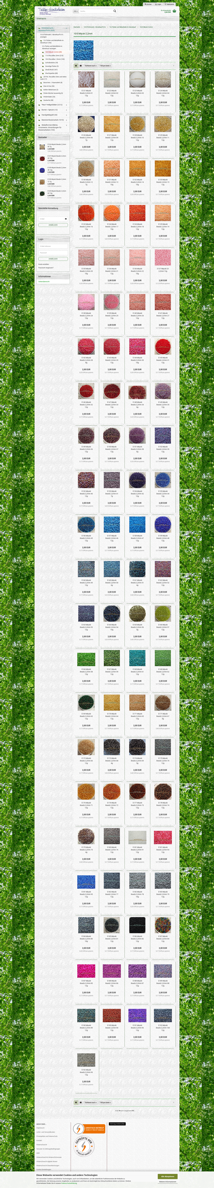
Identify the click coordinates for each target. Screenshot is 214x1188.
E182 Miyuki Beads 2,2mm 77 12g (111, 894)
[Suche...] (115, 11)
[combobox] (90, 65)
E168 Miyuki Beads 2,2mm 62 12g (162, 671)
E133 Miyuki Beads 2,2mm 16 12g (86, 226)
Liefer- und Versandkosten (45, 1132)
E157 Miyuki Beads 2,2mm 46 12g (111, 538)
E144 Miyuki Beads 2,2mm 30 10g (137, 360)
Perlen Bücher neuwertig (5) (53, 93)
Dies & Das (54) (48, 86)
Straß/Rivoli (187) (51, 70)
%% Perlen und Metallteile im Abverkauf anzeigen (52, 47)
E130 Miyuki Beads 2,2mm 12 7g (86, 182)
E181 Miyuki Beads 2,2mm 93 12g (162, 849)
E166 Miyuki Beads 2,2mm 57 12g (162, 627)
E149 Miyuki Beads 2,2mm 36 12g (86, 449)
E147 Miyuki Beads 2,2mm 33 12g (111, 404)
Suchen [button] (149, 4)
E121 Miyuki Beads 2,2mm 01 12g (86, 93)
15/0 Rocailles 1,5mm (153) (55, 59)
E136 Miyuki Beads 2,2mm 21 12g (111, 271)
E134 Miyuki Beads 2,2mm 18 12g (137, 226)
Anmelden (53, 225)
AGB (38, 1153)
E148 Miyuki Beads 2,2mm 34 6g (137, 404)
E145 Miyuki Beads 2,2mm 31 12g (162, 360)
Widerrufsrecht (41, 1145)
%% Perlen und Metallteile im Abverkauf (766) (52, 41)
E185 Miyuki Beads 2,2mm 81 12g (111, 938)
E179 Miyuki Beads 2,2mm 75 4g (86, 849)
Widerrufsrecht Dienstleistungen (47, 1165)
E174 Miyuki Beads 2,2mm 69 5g (137, 760)
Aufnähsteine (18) (51, 63)
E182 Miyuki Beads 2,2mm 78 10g (137, 894)
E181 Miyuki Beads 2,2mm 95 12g (86, 894)
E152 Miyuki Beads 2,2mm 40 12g (86, 493)
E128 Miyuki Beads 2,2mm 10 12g (137, 137)
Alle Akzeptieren (167, 1176)
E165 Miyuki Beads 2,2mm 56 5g (137, 627)
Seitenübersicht (43, 282)
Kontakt (39, 1140)
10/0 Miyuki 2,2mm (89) (53, 52)
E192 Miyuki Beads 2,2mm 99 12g (86, 1072)
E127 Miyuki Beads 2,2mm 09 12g (111, 137)
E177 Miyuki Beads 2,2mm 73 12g (137, 805)
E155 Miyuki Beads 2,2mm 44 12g (162, 493)
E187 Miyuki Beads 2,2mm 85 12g (86, 983)
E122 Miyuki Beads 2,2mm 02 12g (111, 93)
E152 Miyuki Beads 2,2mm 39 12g (162, 449)
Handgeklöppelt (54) (49, 115)
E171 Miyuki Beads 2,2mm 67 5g (162, 716)
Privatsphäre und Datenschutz (46, 1136)
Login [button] (159, 4)
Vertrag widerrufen (117, 1124)
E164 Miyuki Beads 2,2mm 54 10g (111, 627)
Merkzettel (170, 4)
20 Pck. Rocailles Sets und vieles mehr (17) (53, 78)
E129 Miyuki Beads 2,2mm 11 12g (162, 137)
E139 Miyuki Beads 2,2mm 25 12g (111, 315)
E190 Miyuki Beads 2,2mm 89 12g (86, 1027)
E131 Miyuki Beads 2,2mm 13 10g (111, 182)
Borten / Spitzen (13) (49, 110)
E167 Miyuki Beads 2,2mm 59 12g (111, 671)
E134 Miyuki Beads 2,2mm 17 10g (111, 226)
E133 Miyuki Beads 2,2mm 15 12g (162, 182)
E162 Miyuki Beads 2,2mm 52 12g (162, 582)
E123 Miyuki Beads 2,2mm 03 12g (137, 93)
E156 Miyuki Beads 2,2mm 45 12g (86, 538)
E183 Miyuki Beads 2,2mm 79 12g (162, 894)
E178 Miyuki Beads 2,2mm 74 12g (162, 805)
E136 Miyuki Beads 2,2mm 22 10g (137, 271)
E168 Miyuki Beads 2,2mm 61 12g (137, 671)
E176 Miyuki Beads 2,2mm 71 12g (86, 805)
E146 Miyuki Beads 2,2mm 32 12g (86, 404)
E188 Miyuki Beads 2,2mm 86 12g (111, 983)
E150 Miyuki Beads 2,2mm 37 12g (111, 449)
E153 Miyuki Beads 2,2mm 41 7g (111, 493)
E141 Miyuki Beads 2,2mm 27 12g (162, 315)
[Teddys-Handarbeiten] (52, 11)
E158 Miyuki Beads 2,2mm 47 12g (137, 538)
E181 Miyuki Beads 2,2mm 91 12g (137, 849)
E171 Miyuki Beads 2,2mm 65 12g (137, 716)
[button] (76, 65)
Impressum (40, 1128)
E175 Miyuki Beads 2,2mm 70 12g (162, 760)
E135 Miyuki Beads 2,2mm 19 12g (162, 226)
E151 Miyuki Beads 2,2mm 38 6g (137, 449)
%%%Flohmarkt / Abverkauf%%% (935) (46, 29)
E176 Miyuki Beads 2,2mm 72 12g (111, 805)
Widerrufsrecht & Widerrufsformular (49, 1157)
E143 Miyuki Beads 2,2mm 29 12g (111, 360)
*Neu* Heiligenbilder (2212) (51, 105)
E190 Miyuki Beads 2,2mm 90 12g (111, 1027)
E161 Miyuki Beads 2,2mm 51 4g (137, 582)
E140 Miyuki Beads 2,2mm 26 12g (137, 315)
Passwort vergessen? (46, 268)
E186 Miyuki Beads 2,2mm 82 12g (137, 938)
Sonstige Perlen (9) (52, 66)
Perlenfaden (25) (49, 97)
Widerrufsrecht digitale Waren (46, 1161)
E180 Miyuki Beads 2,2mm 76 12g (111, 849)
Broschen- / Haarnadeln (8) (52, 82)
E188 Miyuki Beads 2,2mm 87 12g (137, 983)
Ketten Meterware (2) (50, 90)
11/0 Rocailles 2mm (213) (54, 56)
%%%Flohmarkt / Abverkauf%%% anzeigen (51, 36)
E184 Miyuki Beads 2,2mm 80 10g (86, 938)
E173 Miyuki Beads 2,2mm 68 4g (111, 760)
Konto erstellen (43, 264)
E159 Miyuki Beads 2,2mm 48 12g (162, 538)
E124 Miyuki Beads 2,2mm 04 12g (162, 93)
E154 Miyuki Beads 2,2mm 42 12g (137, 493)
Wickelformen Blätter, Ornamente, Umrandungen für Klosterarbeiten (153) (49, 127)
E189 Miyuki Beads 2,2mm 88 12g (162, 983)
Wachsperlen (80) (51, 73)
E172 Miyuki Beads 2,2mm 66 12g (86, 760)
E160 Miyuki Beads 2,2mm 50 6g (111, 582)
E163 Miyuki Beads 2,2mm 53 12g (86, 627)
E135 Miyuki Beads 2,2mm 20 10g (86, 271)
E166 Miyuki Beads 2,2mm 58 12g (86, 671)
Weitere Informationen (167, 1182)
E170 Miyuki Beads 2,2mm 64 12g (111, 716)
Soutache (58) (48, 100)
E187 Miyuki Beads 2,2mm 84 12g (162, 938)
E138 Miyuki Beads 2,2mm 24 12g (86, 315)
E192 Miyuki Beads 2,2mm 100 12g (163, 1027)
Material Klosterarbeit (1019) (52, 120)
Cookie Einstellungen (43, 1169)
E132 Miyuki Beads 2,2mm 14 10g (137, 182)
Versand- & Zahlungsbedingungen (48, 1149)
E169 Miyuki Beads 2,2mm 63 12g (86, 716)
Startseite (41, 19)
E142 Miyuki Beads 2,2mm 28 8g (86, 360)
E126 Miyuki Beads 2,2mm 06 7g (86, 137)
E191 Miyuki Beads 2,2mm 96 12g (137, 1027)
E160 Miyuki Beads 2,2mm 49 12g (86, 582)
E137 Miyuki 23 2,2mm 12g (163, 270)
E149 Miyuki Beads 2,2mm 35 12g (162, 404)
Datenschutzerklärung (69, 1183)
